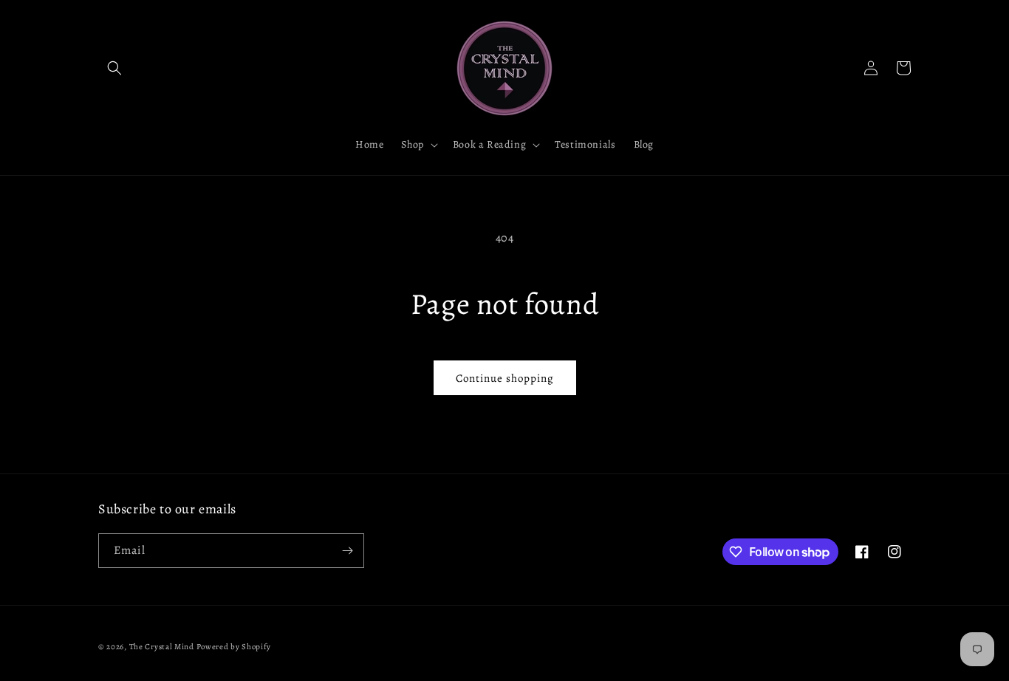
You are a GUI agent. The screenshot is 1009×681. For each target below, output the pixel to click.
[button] (114, 68)
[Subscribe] (347, 550)
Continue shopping (505, 378)
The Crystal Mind (161, 646)
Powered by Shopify (234, 646)
